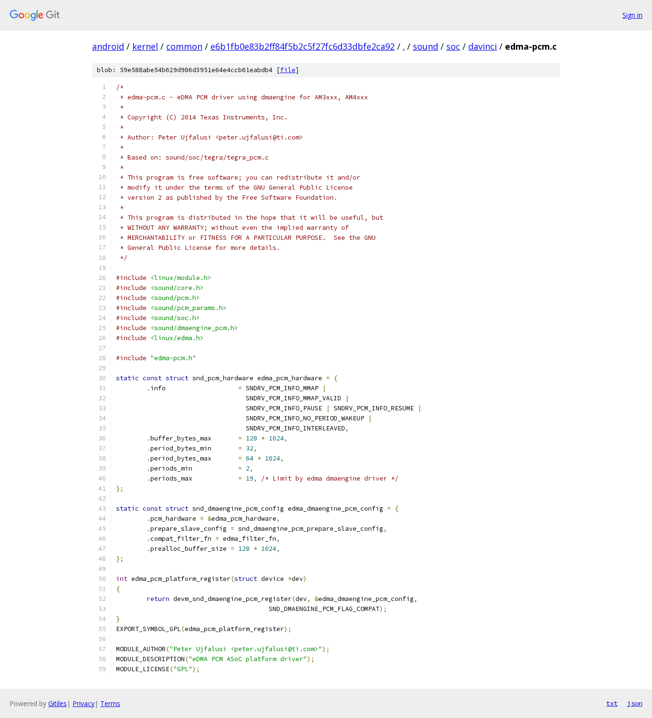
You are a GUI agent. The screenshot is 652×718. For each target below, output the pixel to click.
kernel (145, 46)
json (634, 703)
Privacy (84, 703)
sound (425, 46)
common (184, 46)
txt (612, 703)
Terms (110, 703)
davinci (482, 46)
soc (453, 46)
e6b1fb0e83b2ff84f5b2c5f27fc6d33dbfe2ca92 (302, 46)
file (287, 70)
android (108, 46)
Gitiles (57, 703)
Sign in (632, 15)
